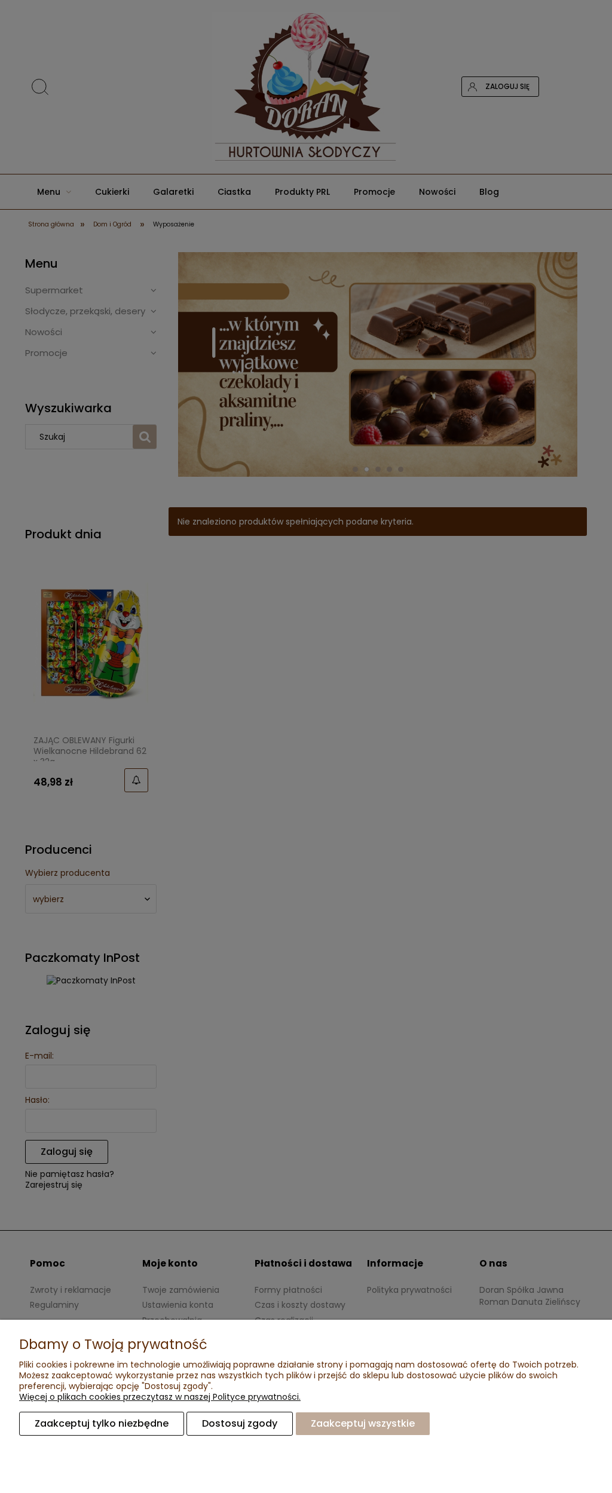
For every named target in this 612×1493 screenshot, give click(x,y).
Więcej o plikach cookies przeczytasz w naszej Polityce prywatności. (160, 1397)
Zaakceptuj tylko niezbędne (102, 1423)
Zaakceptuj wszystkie (363, 1423)
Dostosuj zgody (239, 1423)
